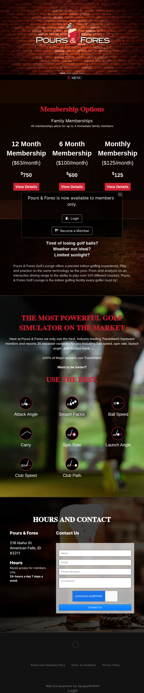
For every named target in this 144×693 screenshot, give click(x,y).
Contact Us (95, 607)
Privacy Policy (111, 664)
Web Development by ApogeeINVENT (73, 686)
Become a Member (73, 231)
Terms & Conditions (83, 664)
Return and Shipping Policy (48, 664)
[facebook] (76, 645)
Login (74, 218)
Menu (76, 77)
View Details (26, 187)
